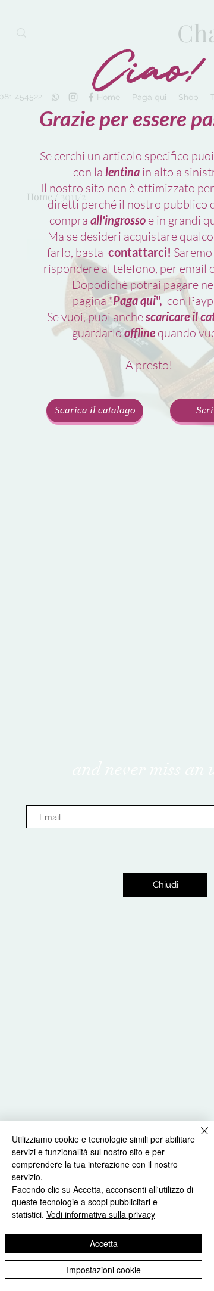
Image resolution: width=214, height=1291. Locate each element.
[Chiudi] (197, 1138)
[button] (165, 885)
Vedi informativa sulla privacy (100, 1214)
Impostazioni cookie (104, 1270)
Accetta (104, 1243)
